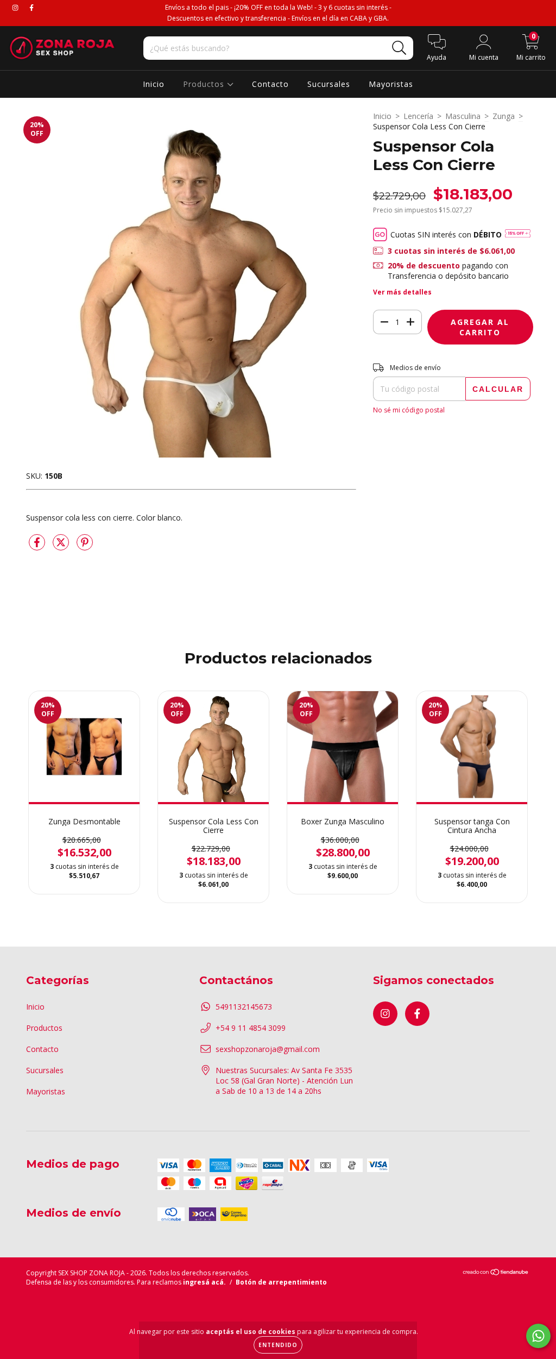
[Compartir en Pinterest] (85, 546)
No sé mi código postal (409, 410)
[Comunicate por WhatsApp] (538, 1336)
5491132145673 (244, 1006)
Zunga (503, 116)
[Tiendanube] (496, 1273)
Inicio (154, 84)
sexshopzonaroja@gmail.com (268, 1049)
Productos (205, 84)
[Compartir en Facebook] (38, 546)
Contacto (270, 84)
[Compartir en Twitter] (62, 546)
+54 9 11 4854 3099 (251, 1028)
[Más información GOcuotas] (517, 234)
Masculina (463, 116)
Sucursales (328, 84)
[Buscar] (399, 48)
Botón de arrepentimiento (281, 1282)
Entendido (278, 1345)
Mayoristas (391, 84)
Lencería (418, 116)
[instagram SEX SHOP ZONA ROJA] (16, 7)
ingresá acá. (204, 1282)
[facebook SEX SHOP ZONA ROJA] (31, 7)
